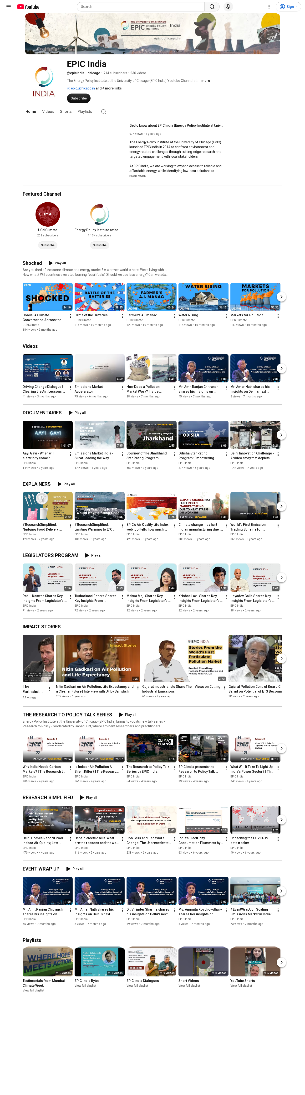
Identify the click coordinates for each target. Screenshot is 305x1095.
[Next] (281, 297)
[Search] (212, 6)
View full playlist (33, 990)
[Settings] (269, 7)
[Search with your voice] (228, 6)
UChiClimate (31, 325)
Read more (137, 175)
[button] (137, 175)
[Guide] (8, 7)
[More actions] (70, 316)
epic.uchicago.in (82, 88)
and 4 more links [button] (109, 88)
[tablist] (152, 111)
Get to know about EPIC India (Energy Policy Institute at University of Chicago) (177, 125)
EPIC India (29, 463)
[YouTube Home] (28, 6)
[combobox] (142, 7)
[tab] (30, 111)
